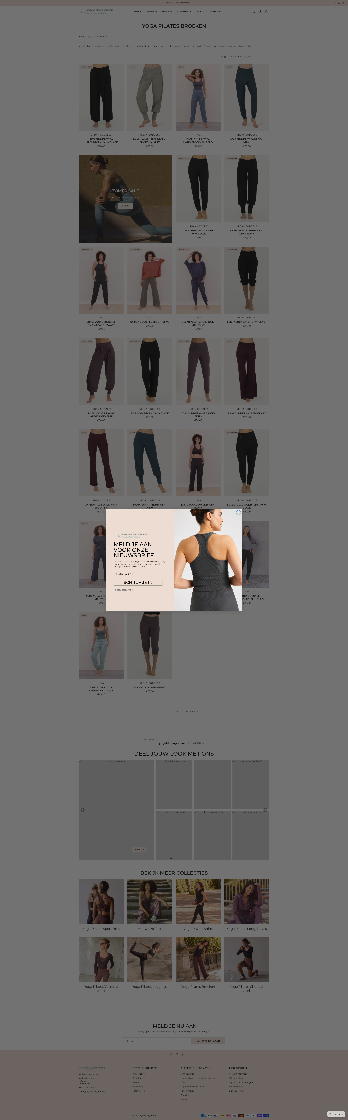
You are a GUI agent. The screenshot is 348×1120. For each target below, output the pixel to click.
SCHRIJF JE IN (138, 582)
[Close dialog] (238, 512)
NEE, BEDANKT (125, 589)
